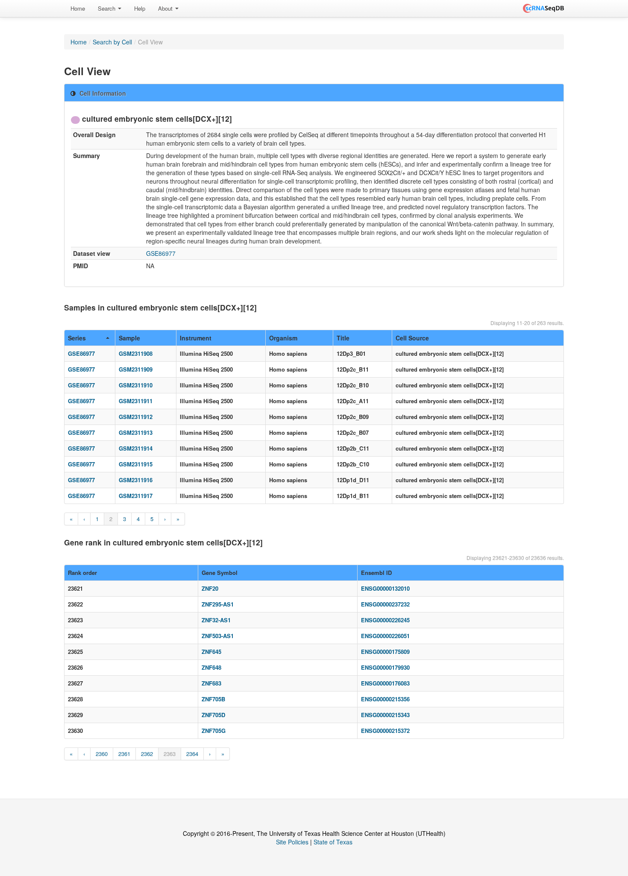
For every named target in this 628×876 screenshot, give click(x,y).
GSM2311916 (136, 480)
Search (107, 8)
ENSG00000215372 (385, 731)
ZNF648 (211, 667)
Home (77, 8)
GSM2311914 (136, 448)
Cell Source (412, 338)
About (166, 8)
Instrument (195, 338)
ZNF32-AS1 (216, 620)
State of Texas (333, 842)
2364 (192, 754)
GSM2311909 (136, 369)
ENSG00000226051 (385, 636)
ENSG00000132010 (385, 588)
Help (139, 8)
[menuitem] (77, 8)
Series (77, 338)
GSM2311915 (136, 464)
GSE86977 (161, 253)
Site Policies (292, 842)
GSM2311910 (136, 385)
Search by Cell (112, 42)
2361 (124, 754)
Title (343, 338)
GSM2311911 (136, 401)
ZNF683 (211, 683)
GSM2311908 (136, 353)
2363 (170, 754)
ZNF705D (213, 715)
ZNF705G (214, 731)
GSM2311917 (136, 496)
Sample (129, 338)
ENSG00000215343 (385, 715)
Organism (283, 338)
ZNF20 (210, 588)
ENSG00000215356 (385, 699)
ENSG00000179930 (385, 667)
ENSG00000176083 (385, 683)
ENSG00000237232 (385, 604)
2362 (147, 754)
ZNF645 (211, 651)
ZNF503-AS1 (218, 636)
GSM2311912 (136, 417)
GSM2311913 (136, 432)
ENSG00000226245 (385, 620)
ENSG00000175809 (385, 651)
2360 (102, 754)
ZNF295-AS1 (218, 604)
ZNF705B (213, 699)
